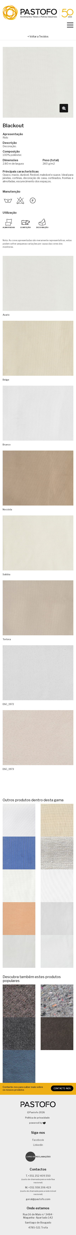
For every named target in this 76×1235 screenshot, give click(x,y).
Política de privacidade (37, 1117)
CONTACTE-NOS (62, 1088)
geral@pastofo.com (38, 1199)
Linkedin (38, 1144)
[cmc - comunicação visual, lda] (44, 1123)
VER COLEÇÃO (19, 1000)
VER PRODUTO (19, 820)
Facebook (38, 1139)
